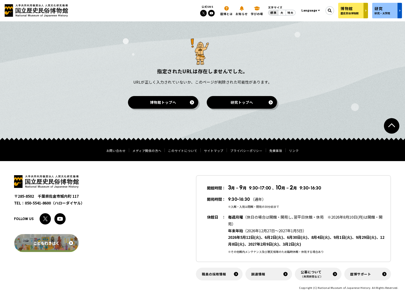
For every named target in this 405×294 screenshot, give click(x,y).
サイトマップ (213, 150)
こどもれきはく (46, 243)
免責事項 (275, 150)
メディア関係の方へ (146, 150)
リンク (294, 150)
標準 (273, 13)
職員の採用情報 (214, 274)
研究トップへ (242, 102)
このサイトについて (182, 150)
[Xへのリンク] (203, 13)
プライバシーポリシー (246, 150)
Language (309, 10)
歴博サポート (360, 274)
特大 (290, 13)
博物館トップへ (163, 102)
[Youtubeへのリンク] (211, 13)
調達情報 (258, 274)
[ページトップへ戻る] (391, 126)
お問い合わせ (116, 150)
